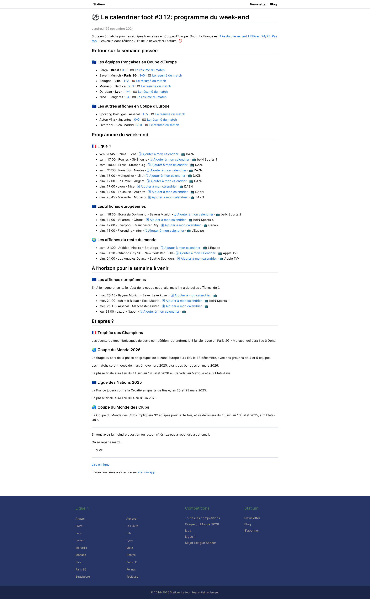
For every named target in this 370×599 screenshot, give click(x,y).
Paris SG (81, 569)
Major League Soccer (200, 543)
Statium (99, 4)
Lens (79, 533)
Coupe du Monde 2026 (202, 524)
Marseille (81, 547)
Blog (273, 4)
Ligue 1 (190, 536)
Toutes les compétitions (202, 518)
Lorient (80, 540)
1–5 (145, 114)
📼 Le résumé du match (147, 70)
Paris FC (131, 562)
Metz (129, 547)
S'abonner (251, 530)
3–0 (124, 70)
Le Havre (132, 525)
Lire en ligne (100, 464)
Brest (79, 525)
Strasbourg (83, 576)
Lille (128, 533)
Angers (80, 518)
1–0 (142, 75)
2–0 (139, 125)
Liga (188, 530)
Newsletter (258, 4)
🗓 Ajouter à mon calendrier (158, 154)
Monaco (81, 554)
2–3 (131, 86)
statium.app (146, 472)
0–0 (137, 119)
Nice (78, 562)
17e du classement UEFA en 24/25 (244, 36)
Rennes (131, 569)
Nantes (131, 554)
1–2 (126, 81)
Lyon (129, 540)
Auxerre (131, 518)
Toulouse (132, 576)
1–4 (127, 91)
